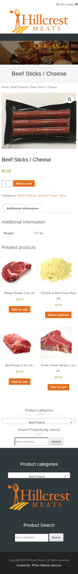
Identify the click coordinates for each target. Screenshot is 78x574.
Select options (58, 314)
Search (56, 441)
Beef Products (19, 87)
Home (5, 87)
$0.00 (65, 4)
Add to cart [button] (19, 309)
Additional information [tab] (23, 208)
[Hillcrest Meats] (39, 21)
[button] (69, 99)
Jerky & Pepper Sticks (52, 195)
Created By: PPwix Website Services (39, 565)
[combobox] (39, 421)
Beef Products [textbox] (50, 422)
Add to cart (24, 183)
